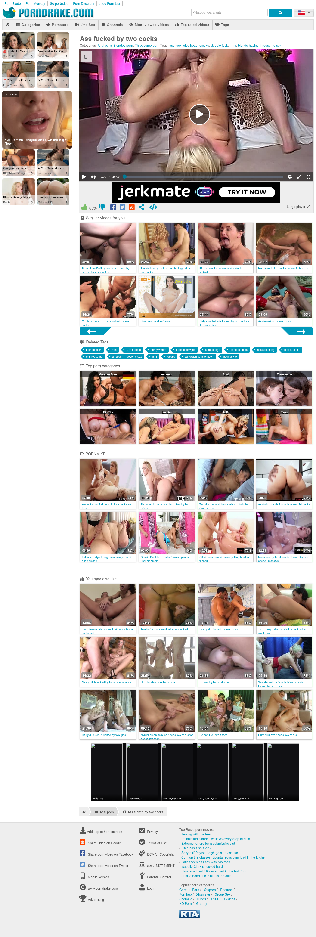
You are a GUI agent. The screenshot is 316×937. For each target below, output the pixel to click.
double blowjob (185, 350)
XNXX (214, 899)
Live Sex (87, 24)
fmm (233, 45)
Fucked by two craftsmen (214, 682)
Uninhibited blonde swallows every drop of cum (215, 838)
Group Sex (222, 894)
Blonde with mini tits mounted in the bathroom (214, 871)
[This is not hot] (102, 208)
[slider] (101, 162)
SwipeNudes (59, 3)
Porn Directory (83, 3)
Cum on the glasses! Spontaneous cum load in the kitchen (223, 857)
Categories (30, 24)
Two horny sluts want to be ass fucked (164, 629)
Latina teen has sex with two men (205, 862)
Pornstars (60, 24)
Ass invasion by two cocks (274, 321)
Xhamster (203, 894)
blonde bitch (94, 350)
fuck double (133, 350)
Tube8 (201, 899)
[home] (83, 811)
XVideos (229, 899)
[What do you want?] (280, 13)
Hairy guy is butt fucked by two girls (104, 735)
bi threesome (94, 356)
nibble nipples (239, 350)
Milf (225, 412)
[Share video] (141, 208)
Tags (224, 24)
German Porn (108, 374)
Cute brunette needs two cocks (277, 735)
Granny (201, 903)
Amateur (167, 374)
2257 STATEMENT (160, 865)
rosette (171, 356)
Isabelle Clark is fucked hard (202, 866)
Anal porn (105, 45)
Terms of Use (156, 843)
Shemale (185, 899)
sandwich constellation (199, 356)
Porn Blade (13, 3)
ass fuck (175, 45)
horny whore (158, 350)
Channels (114, 24)
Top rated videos (194, 24)
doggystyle (230, 356)
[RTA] (189, 916)
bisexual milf (292, 350)
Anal (226, 374)
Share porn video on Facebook (110, 854)
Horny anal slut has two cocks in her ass (283, 268)
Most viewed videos (151, 24)
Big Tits (108, 412)
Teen (284, 412)
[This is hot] (84, 208)
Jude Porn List (109, 3)
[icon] (7, 25)
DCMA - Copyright (160, 854)
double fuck (219, 45)
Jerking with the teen (196, 834)
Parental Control (158, 877)
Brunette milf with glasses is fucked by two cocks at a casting (105, 270)
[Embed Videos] (153, 208)
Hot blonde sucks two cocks (158, 682)
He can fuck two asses (213, 735)
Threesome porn (147, 45)
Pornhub (185, 894)
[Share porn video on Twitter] (123, 208)
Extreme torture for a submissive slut (208, 843)
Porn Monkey (35, 3)
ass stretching (266, 350)
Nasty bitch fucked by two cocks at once (106, 682)
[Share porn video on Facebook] (113, 208)
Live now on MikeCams (155, 321)
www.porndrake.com (103, 888)
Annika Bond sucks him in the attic (206, 875)
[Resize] (299, 176)
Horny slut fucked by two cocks (218, 629)
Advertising (95, 899)
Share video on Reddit (104, 843)
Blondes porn (123, 45)
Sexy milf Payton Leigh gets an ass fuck (210, 852)
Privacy (152, 831)
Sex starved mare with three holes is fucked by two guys (281, 684)
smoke (204, 45)
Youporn (210, 889)
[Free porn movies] (53, 17)
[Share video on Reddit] (132, 208)
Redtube (226, 889)
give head (190, 45)
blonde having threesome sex (259, 45)
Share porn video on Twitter (107, 865)
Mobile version (98, 877)
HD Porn (185, 903)
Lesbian (167, 412)
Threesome (284, 374)
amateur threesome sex (127, 356)
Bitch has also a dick (196, 848)
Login (150, 888)
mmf (154, 356)
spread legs (212, 350)
